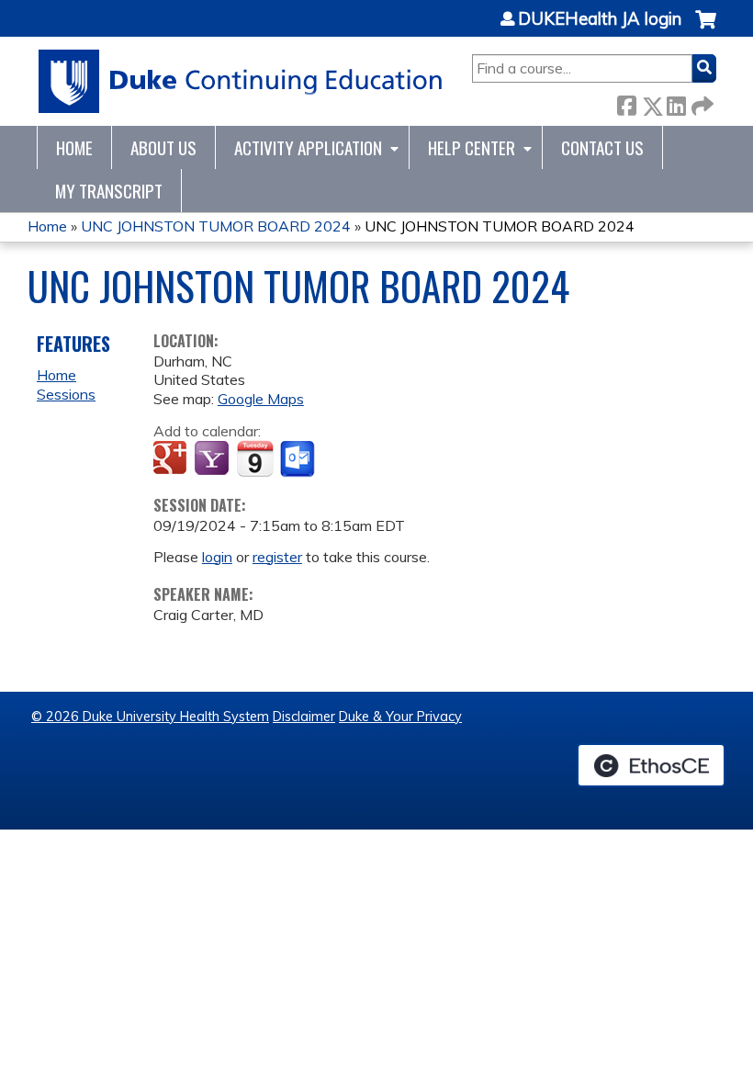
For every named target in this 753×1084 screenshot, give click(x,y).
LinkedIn (676, 102)
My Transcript (109, 190)
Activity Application (308, 147)
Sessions (66, 394)
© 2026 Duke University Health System (150, 716)
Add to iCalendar (255, 458)
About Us (163, 147)
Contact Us (602, 147)
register (277, 557)
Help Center (471, 147)
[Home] (241, 81)
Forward (700, 102)
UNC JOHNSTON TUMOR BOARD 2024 (216, 226)
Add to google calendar (172, 459)
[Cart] (705, 29)
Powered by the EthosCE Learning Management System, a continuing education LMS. (651, 765)
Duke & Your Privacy (400, 716)
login (217, 557)
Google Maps (261, 399)
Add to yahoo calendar (213, 459)
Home (74, 147)
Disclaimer (304, 716)
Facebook (626, 102)
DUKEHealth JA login (599, 19)
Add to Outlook (299, 459)
